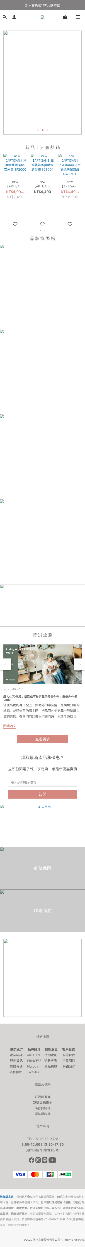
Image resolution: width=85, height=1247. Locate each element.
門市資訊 (16, 1060)
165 (67, 1219)
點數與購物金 (42, 1102)
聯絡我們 (69, 1066)
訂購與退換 (43, 1097)
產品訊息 (50, 1066)
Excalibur (33, 1072)
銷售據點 (16, 1072)
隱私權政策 (43, 1114)
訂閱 (42, 794)
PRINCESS (34, 1060)
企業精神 (16, 1055)
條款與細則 (43, 1108)
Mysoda (32, 1066)
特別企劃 (50, 1055)
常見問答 (68, 1060)
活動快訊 (50, 1060)
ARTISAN (33, 1055)
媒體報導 (16, 1066)
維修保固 (69, 1055)
